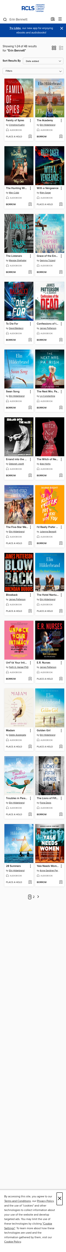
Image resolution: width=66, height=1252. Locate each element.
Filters (9, 71)
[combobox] (25, 19)
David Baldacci (16, 328)
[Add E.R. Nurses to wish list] (61, 679)
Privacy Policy (45, 1201)
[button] (54, 49)
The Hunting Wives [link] (17, 188)
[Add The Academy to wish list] (61, 137)
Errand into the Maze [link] (17, 459)
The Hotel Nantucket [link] (48, 595)
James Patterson (48, 328)
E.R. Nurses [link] (43, 662)
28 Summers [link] (13, 866)
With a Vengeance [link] (47, 188)
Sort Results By (12, 60)
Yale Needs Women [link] (48, 866)
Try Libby (15, 28)
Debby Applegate (17, 735)
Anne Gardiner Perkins (50, 870)
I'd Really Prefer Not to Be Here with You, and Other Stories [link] (48, 527)
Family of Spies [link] (15, 120)
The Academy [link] (45, 120)
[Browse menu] (60, 19)
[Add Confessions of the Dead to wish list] (61, 340)
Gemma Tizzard (47, 260)
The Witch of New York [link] (48, 459)
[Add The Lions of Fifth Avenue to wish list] (61, 814)
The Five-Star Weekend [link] (17, 527)
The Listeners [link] (14, 256)
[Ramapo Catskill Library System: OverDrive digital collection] (33, 7)
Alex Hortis (45, 463)
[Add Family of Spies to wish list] (30, 137)
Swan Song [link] (13, 391)
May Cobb (14, 192)
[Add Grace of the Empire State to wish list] (61, 272)
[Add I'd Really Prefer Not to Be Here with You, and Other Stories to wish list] (61, 543)
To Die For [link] (12, 323)
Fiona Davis (45, 802)
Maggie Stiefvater (17, 260)
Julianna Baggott (48, 531)
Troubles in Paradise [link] (17, 798)
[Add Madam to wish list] (30, 747)
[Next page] (38, 897)
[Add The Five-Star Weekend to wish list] (30, 543)
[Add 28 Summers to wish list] (30, 882)
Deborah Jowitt (16, 463)
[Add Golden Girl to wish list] (61, 747)
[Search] (5, 19)
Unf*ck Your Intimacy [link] (17, 662)
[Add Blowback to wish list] (30, 611)
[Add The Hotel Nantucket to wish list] (61, 611)
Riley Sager (45, 192)
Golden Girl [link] (44, 730)
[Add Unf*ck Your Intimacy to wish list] (30, 679)
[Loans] (53, 20)
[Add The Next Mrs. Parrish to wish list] (61, 408)
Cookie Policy (12, 1242)
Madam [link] (10, 730)
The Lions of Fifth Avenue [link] (48, 798)
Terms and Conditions (17, 1201)
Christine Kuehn (17, 125)
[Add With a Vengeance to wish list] (61, 204)
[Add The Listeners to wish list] (30, 272)
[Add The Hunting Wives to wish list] (30, 204)
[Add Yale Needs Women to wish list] (61, 882)
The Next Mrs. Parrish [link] (48, 391)
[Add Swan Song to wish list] (30, 408)
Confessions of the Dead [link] (48, 323)
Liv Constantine (47, 396)
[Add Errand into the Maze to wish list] (30, 475)
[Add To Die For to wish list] (30, 340)
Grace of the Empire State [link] (48, 256)
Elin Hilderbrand (47, 125)
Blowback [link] (12, 595)
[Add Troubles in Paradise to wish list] (30, 814)
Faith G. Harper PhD (19, 667)
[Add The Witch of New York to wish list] (61, 475)
